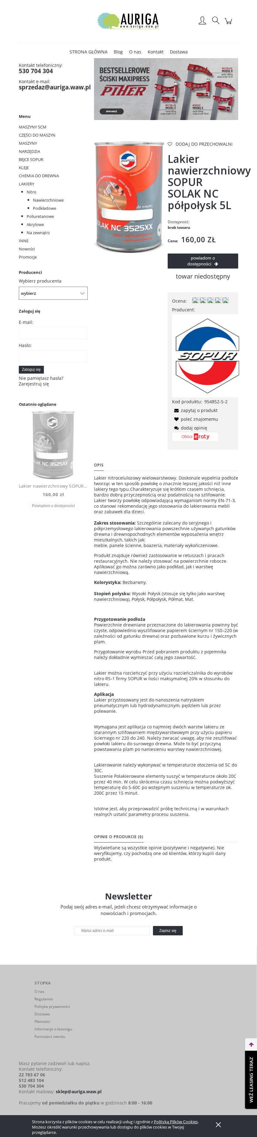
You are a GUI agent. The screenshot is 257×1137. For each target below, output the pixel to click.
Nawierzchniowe (48, 200)
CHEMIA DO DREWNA (39, 176)
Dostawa (42, 1014)
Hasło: (25, 345)
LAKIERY (26, 184)
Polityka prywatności (52, 1006)
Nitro (31, 192)
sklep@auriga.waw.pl (79, 1091)
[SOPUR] (207, 355)
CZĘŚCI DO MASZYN (37, 135)
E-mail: (26, 322)
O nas (39, 991)
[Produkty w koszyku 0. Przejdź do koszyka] (229, 24)
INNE (24, 241)
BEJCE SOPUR (31, 159)
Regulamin (43, 999)
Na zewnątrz (38, 232)
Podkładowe (44, 208)
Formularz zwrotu (49, 1036)
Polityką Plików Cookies (176, 1121)
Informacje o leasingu (53, 1029)
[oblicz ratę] (195, 438)
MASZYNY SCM (32, 127)
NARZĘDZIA (29, 151)
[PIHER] (166, 89)
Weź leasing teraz (251, 1080)
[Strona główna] (128, 21)
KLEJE (24, 167)
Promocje (28, 257)
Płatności (42, 1021)
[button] (195, 410)
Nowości (27, 249)
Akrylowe (35, 224)
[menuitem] (88, 52)
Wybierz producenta (40, 281)
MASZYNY (28, 143)
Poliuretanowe (40, 216)
